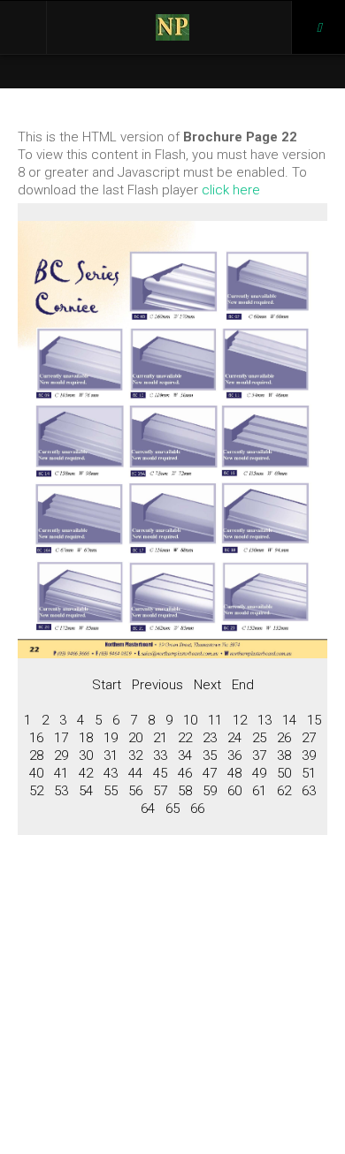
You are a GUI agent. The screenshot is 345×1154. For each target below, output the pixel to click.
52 (36, 791)
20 (135, 738)
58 (185, 791)
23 (210, 738)
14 (289, 720)
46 (185, 773)
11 (215, 720)
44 (135, 773)
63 (309, 791)
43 (111, 773)
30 (86, 755)
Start (106, 685)
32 (135, 755)
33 (160, 755)
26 (284, 738)
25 (259, 738)
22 (185, 738)
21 (160, 738)
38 (284, 755)
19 (111, 738)
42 (86, 773)
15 (314, 720)
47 (210, 773)
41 (61, 773)
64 (148, 808)
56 (135, 791)
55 (111, 791)
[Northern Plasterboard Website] (172, 27)
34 (185, 755)
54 (86, 791)
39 (309, 755)
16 (36, 738)
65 (172, 808)
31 (111, 755)
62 (284, 791)
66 (197, 808)
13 (264, 720)
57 (160, 791)
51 (309, 773)
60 (234, 791)
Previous (157, 685)
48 (234, 773)
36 (234, 755)
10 (190, 720)
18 (86, 738)
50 (284, 773)
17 (61, 738)
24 (234, 738)
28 (36, 755)
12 (240, 720)
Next (207, 685)
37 (259, 755)
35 (210, 755)
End (243, 685)
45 (160, 773)
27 (309, 738)
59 (210, 791)
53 (61, 791)
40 (36, 773)
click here (231, 190)
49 (259, 773)
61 (259, 791)
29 (61, 755)
